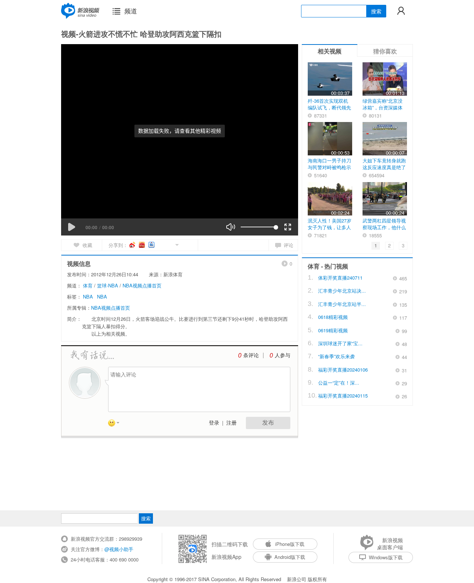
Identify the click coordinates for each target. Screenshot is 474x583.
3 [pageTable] (403, 245)
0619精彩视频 (333, 330)
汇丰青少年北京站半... (342, 303)
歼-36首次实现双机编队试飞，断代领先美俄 (329, 107)
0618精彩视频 (333, 316)
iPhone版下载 (289, 543)
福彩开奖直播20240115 (343, 395)
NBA (88, 296)
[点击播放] (71, 226)
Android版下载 (289, 556)
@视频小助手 (118, 549)
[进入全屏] (287, 226)
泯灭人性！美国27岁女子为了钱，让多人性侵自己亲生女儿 (329, 227)
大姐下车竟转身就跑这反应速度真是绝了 (384, 164)
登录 (214, 423)
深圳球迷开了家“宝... (340, 343)
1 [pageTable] (375, 245)
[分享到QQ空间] (160, 244)
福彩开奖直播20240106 (343, 369)
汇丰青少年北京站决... (342, 290)
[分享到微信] (168, 244)
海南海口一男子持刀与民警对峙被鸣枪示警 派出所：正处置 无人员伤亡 (329, 170)
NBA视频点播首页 (142, 285)
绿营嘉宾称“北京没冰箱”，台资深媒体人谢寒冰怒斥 (383, 107)
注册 (231, 423)
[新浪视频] (80, 11)
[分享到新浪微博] (132, 245)
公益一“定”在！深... (338, 382)
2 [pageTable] (389, 245)
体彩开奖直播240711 (340, 277)
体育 (88, 285)
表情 (116, 424)
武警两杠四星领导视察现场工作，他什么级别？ (384, 227)
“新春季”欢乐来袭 (336, 356)
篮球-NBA (107, 285)
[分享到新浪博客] (142, 245)
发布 (268, 422)
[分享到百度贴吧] (152, 245)
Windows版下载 (386, 557)
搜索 (376, 11)
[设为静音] (230, 226)
